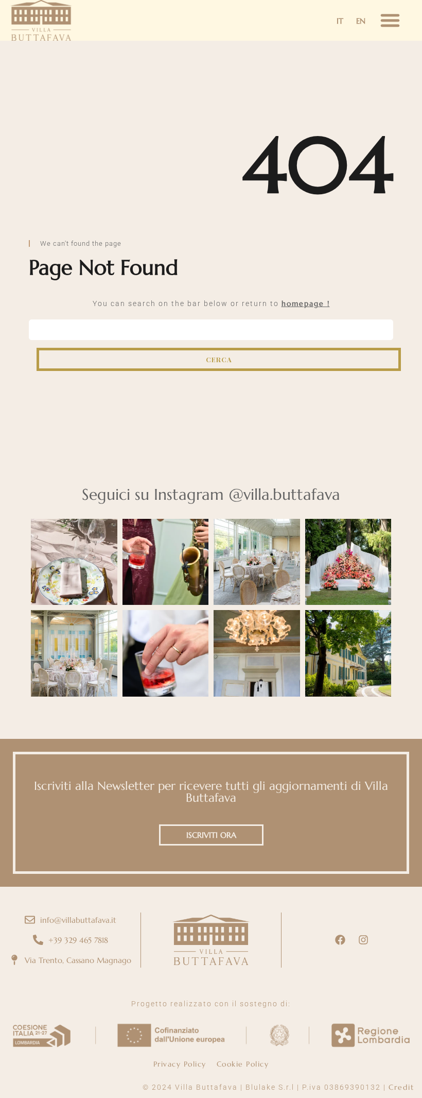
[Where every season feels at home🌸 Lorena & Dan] (257, 562)
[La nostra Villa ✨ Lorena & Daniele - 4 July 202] (348, 653)
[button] (390, 20)
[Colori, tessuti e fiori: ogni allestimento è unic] (74, 562)
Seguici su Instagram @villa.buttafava (211, 494)
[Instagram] (363, 940)
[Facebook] (340, 940)
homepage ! (306, 303)
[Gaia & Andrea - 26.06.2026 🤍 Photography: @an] (165, 562)
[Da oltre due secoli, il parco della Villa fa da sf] (348, 562)
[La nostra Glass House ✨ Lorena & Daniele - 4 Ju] (74, 653)
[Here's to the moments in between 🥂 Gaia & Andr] (165, 653)
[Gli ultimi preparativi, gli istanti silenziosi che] (257, 653)
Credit (401, 1087)
